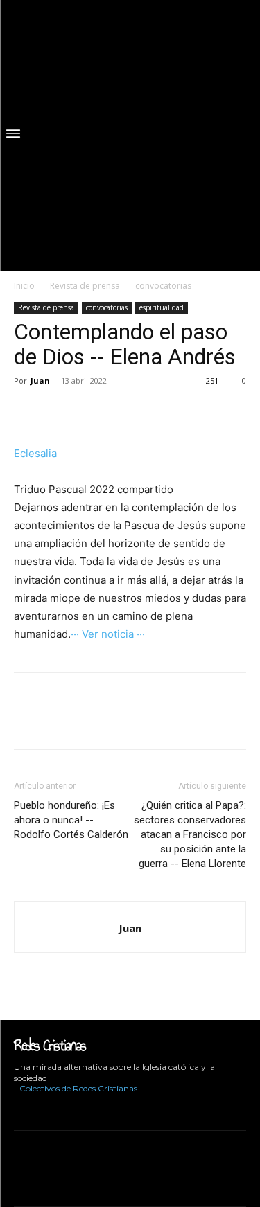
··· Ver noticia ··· (108, 634)
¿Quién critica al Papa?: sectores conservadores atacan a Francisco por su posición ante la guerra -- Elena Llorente (190, 834)
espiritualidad (161, 307)
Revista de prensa (85, 286)
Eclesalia (35, 453)
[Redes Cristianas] (137, 135)
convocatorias (163, 286)
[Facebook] (28, 412)
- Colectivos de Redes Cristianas (75, 1088)
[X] (79, 1109)
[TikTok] (58, 1109)
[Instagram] (37, 1109)
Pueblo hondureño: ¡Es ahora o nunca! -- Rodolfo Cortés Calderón (71, 820)
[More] (60, 412)
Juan (40, 380)
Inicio (24, 286)
